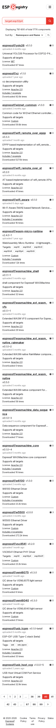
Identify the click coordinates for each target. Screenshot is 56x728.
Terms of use (32, 721)
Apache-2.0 (17, 89)
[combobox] (24, 20)
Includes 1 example (11, 93)
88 (34, 704)
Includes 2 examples (12, 219)
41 (52, 696)
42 (8, 704)
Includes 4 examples (12, 500)
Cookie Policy (23, 719)
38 (32, 696)
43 (14, 704)
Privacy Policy (41, 719)
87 (27, 704)
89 (41, 704)
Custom (14, 121)
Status (51, 718)
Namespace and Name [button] (28, 35)
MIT (13, 61)
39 (38, 696)
